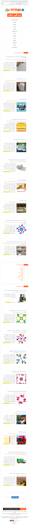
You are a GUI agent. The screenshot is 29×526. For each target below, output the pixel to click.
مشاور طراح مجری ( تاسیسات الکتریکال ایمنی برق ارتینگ (16, 220)
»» (17, 499)
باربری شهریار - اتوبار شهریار (21, 411)
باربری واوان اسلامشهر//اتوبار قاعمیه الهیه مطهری (17, 452)
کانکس (22, 273)
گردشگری (14, 42)
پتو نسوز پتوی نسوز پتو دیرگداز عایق (19, 139)
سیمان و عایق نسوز (22, 99)
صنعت (14, 38)
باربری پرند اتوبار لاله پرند (21, 431)
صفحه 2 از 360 (15, 497)
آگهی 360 (18, 511)
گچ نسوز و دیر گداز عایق (22, 179)
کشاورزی (21, 274)
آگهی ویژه (18, 3)
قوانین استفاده (14, 520)
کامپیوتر (14, 40)
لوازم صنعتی (21, 275)
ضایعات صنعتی (20, 272)
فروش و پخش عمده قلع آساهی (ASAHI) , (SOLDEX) (16, 330)
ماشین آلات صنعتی (20, 276)
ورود (19, 1)
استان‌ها (14, 522)
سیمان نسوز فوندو (23, 200)
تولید (22, 270)
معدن (22, 278)
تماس (14, 521)
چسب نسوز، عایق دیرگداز (21, 78)
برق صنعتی (21, 268)
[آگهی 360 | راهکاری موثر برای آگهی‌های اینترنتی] (14, 10)
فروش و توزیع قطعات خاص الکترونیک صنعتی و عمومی (16, 391)
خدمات (14, 33)
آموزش (14, 22)
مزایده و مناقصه (20, 277)
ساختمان (14, 35)
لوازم (14, 44)
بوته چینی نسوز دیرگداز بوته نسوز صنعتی (19, 119)
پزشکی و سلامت (14, 19)
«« (24, 497)
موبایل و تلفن (14, 47)
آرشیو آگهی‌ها (14, 523)
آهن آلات (21, 267)
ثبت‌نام (16, 1)
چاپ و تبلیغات (14, 31)
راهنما (13, 1)
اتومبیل (14, 24)
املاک (15, 26)
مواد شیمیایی (21, 279)
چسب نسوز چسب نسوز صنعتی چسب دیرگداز (18, 473)
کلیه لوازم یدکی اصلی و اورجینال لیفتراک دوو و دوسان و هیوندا (15, 290)
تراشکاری (21, 269)
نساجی (22, 280)
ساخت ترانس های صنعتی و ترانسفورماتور (19, 371)
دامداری (21, 271)
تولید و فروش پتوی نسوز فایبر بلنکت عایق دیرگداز (17, 159)
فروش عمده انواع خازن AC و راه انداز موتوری (18, 310)
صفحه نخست (24, 1)
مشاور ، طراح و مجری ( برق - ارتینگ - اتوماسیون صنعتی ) (16, 241)
